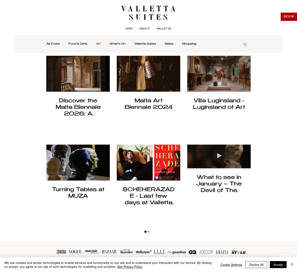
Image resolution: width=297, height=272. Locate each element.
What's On (117, 44)
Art (98, 44)
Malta (169, 44)
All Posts (53, 44)
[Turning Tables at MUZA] (78, 163)
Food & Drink (77, 44)
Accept (278, 264)
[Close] (291, 265)
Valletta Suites (145, 44)
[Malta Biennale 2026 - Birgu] (78, 74)
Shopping (189, 44)
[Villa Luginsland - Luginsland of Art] (219, 74)
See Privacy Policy (129, 266)
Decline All (256, 264)
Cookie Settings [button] (231, 264)
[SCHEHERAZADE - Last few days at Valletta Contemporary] (148, 163)
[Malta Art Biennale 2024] (148, 74)
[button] (163, 29)
